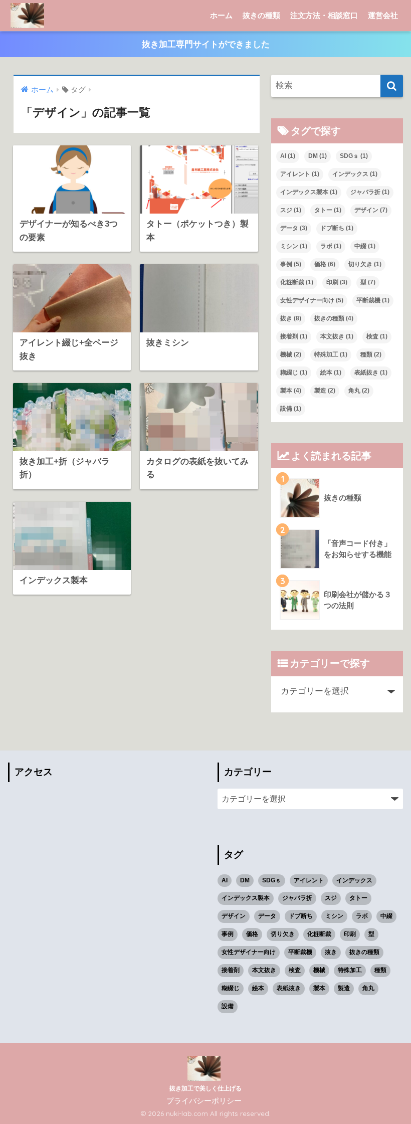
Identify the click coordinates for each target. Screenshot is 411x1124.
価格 (324, 264)
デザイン (370, 210)
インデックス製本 (308, 192)
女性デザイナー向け (311, 300)
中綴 (364, 246)
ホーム (221, 15)
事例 (290, 264)
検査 (376, 336)
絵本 (330, 372)
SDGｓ (354, 155)
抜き (290, 318)
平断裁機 (372, 300)
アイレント (299, 173)
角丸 (358, 390)
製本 (290, 390)
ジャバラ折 (369, 192)
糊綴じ (293, 372)
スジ (290, 210)
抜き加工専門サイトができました (206, 44)
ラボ (330, 246)
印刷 (336, 282)
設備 (290, 408)
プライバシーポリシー (204, 1101)
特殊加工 (330, 354)
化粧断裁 (296, 282)
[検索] (391, 86)
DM (317, 155)
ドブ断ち (336, 228)
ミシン (293, 246)
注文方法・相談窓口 (324, 15)
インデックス (354, 173)
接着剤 (293, 336)
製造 (324, 390)
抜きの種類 (261, 15)
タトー (327, 210)
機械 (290, 354)
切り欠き (364, 264)
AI (287, 155)
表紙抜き (370, 372)
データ (293, 228)
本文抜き (336, 336)
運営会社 (383, 15)
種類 (370, 354)
